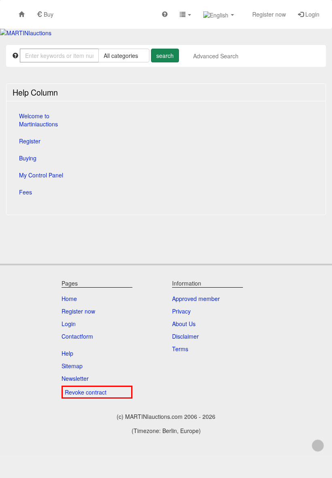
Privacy (181, 311)
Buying (27, 158)
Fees (25, 192)
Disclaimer (185, 336)
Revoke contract (85, 392)
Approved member (196, 298)
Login (311, 14)
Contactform (77, 336)
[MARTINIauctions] (25, 33)
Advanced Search (215, 56)
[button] (185, 14)
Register (29, 141)
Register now (268, 14)
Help (67, 353)
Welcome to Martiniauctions (38, 120)
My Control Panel (41, 175)
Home (69, 298)
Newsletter (75, 378)
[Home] (21, 14)
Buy (47, 14)
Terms (180, 349)
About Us (184, 324)
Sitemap (72, 366)
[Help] (165, 14)
